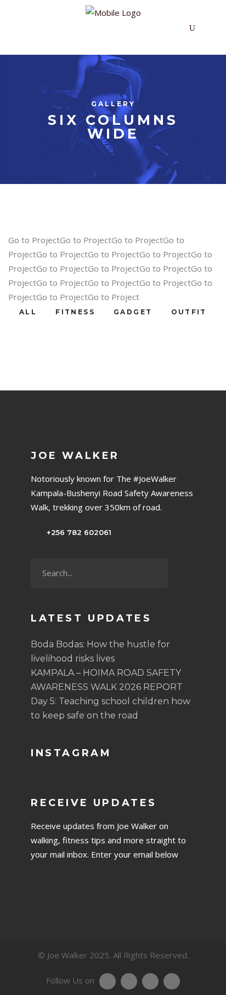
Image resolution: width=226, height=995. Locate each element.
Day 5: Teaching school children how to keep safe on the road (110, 708)
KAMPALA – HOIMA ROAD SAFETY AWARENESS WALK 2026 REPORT (107, 680)
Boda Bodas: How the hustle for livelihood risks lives (100, 651)
